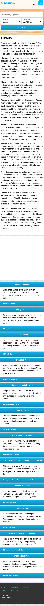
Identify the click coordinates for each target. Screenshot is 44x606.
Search (21, 27)
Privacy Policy (15, 590)
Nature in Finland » (9, 304)
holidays (37, 82)
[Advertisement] (22, 258)
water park (16, 208)
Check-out (26, 19)
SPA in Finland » (8, 354)
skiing (30, 109)
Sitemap (3, 590)
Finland (18, 43)
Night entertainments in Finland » (14, 550)
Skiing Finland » (8, 329)
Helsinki (24, 103)
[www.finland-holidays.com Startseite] (8, 3)
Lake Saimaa (13, 217)
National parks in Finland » (12, 404)
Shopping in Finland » (10, 575)
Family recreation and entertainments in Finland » (19, 480)
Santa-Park (15, 180)
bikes (3, 225)
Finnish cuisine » (9, 527)
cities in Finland (19, 74)
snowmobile (6, 133)
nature (12, 201)
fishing (40, 127)
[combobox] (22, 14)
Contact (25, 587)
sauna (7, 136)
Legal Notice (14, 587)
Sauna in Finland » (9, 429)
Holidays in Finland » (10, 502)
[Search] (36, 2)
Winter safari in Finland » (11, 455)
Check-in (5, 19)
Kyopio (26, 211)
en (34, 4)
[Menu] (40, 2)
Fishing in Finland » (10, 379)
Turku (13, 106)
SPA (3, 211)
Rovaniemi (6, 112)
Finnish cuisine (9, 77)
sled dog (26, 130)
